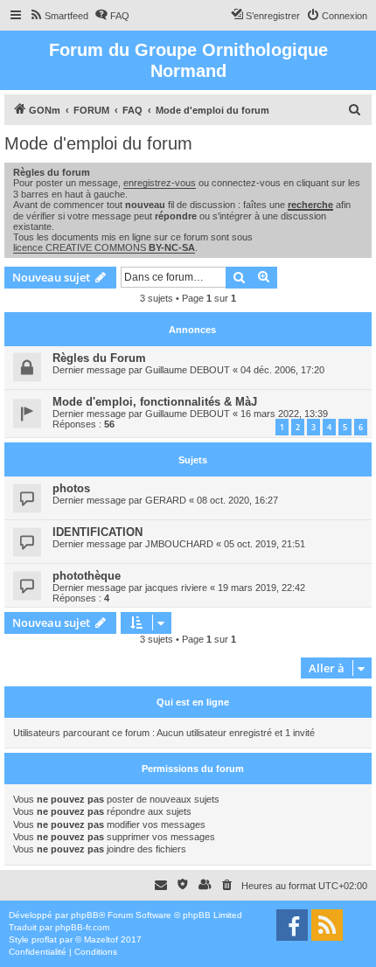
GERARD (165, 500)
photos (71, 488)
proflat (44, 939)
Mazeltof (101, 939)
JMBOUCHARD (179, 544)
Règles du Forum (99, 358)
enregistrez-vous (159, 182)
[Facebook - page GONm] (292, 925)
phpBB (85, 915)
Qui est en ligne (193, 702)
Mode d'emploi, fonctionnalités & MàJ (154, 401)
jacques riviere (176, 587)
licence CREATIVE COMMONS (104, 247)
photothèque (86, 575)
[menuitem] (58, 15)
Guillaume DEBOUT (187, 370)
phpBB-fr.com (82, 927)
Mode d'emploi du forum (98, 143)
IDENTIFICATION (97, 532)
